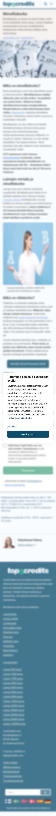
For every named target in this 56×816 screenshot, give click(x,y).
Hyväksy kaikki (28, 434)
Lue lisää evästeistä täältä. (19, 418)
